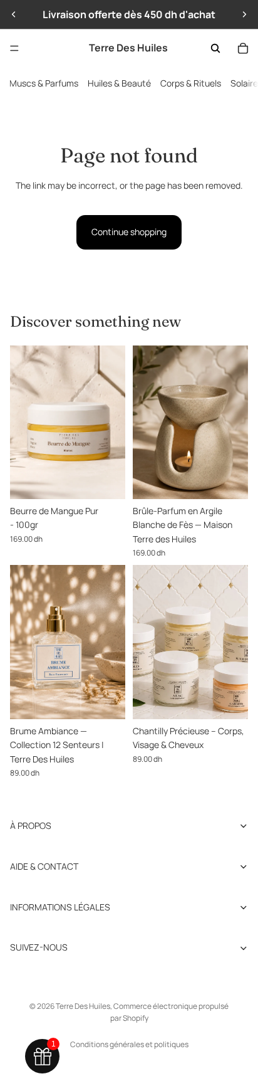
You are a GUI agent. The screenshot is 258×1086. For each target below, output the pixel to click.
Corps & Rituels (190, 83)
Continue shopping (129, 232)
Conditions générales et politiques (129, 1044)
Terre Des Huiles (83, 1006)
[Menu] (14, 48)
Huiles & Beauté (119, 83)
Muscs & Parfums (43, 83)
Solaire (244, 83)
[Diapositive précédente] (14, 14)
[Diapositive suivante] (244, 14)
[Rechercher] (215, 48)
